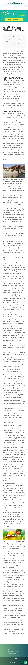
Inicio (13, 646)
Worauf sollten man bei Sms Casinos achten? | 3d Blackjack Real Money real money (14, 39)
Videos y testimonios (14, 651)
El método (13, 648)
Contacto (13, 655)
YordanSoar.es (14, 663)
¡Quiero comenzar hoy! (14, 20)
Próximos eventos (14, 653)
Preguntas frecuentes (14, 649)
